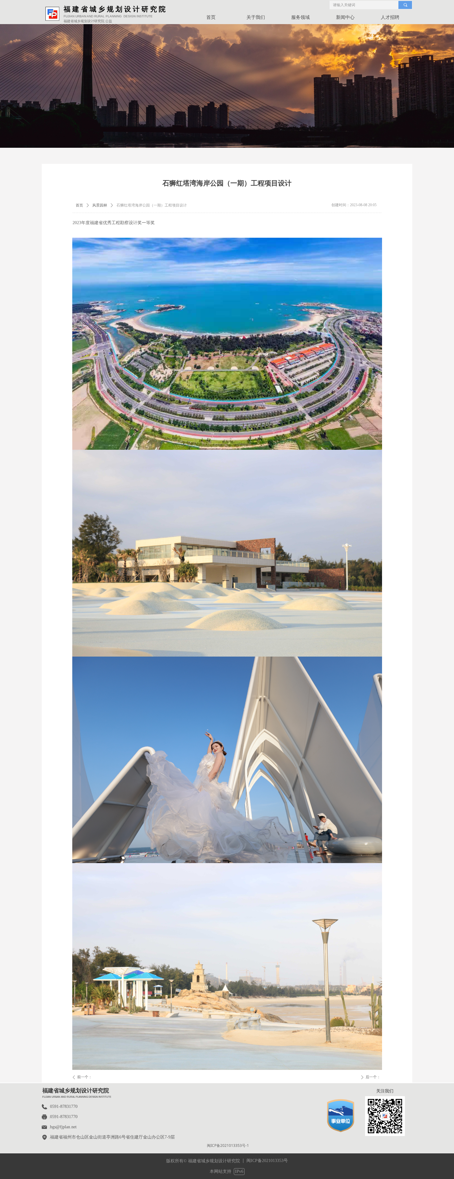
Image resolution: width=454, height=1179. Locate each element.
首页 (79, 205)
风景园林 (99, 205)
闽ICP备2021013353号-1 (228, 1145)
